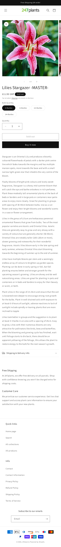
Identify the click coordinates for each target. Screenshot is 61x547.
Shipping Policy (13, 494)
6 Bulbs (25, 109)
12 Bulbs (39, 109)
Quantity (5, 121)
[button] (6, 10)
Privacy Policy (12, 481)
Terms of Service (13, 500)
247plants (26, 542)
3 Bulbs (10, 109)
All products (11, 450)
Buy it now (30, 144)
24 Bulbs (10, 115)
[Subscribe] (47, 519)
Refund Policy (12, 488)
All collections (12, 444)
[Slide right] (37, 82)
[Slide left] (24, 82)
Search (9, 437)
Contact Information (15, 475)
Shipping (14, 98)
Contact (9, 468)
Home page (11, 431)
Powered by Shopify (37, 542)
